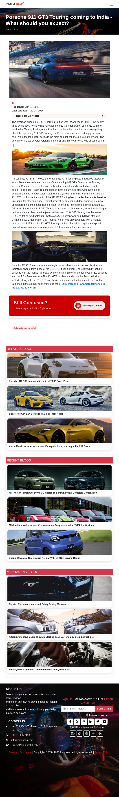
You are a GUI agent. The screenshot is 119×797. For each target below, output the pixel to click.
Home (9, 29)
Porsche (35, 223)
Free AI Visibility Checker (26, 745)
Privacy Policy (102, 752)
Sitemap (14, 752)
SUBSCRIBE (104, 708)
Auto (16, 29)
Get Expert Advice (92, 305)
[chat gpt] (73, 733)
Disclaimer (25, 752)
